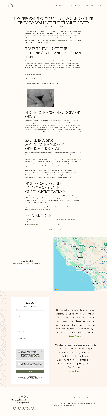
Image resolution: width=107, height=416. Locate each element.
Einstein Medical (72, 405)
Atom (61, 230)
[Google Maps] (28, 408)
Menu (100, 5)
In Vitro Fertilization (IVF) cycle (69, 159)
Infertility (58, 224)
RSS (64, 230)
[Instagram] (14, 408)
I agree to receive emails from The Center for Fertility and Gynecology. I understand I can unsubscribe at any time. (31, 364)
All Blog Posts (30, 219)
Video (68, 5)
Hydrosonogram (60, 222)
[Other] (24, 408)
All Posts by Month (54, 230)
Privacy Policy (35, 356)
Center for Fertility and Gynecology (56, 40)
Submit (30, 371)
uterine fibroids (57, 127)
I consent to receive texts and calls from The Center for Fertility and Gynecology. (31, 355)
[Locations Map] (80, 264)
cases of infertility (69, 33)
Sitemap (56, 409)
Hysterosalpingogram (33, 224)
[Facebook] (19, 408)
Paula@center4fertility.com (42, 209)
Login (69, 409)
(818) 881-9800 (32, 376)
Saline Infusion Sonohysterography (66, 219)
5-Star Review (74, 336)
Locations (85, 5)
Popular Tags (45, 230)
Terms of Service (31, 378)
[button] (60, 5)
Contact (94, 5)
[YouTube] (33, 408)
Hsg (28, 222)
